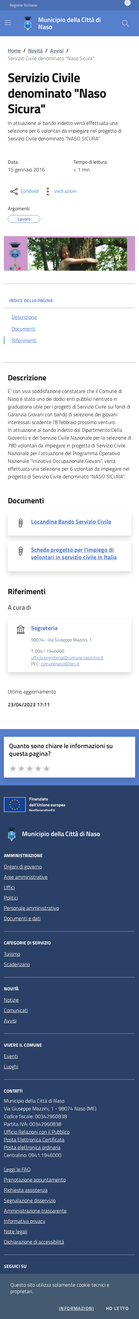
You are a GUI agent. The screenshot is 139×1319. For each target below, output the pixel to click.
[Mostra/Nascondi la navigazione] (8, 23)
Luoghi (11, 1066)
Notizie (11, 1000)
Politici (11, 897)
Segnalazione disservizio (30, 1200)
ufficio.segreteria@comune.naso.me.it (67, 658)
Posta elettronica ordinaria (32, 1147)
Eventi (11, 1056)
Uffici (9, 887)
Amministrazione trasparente (35, 1211)
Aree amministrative (26, 877)
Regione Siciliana (23, 5)
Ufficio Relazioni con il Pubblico (37, 1132)
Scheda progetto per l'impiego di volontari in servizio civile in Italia (74, 553)
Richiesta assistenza (26, 1190)
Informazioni (76, 1308)
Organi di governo (23, 866)
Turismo (12, 954)
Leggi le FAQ (17, 1169)
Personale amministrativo (31, 908)
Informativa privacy (24, 1221)
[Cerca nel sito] (125, 23)
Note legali (15, 1231)
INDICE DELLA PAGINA (31, 300)
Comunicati (16, 1010)
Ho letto (117, 1308)
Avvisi (57, 50)
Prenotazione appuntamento (35, 1179)
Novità (35, 50)
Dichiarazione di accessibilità (34, 1242)
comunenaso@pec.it (60, 664)
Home (14, 50)
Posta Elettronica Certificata (34, 1139)
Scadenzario (17, 964)
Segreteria (44, 628)
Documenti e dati (22, 918)
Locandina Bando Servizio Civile (71, 521)
